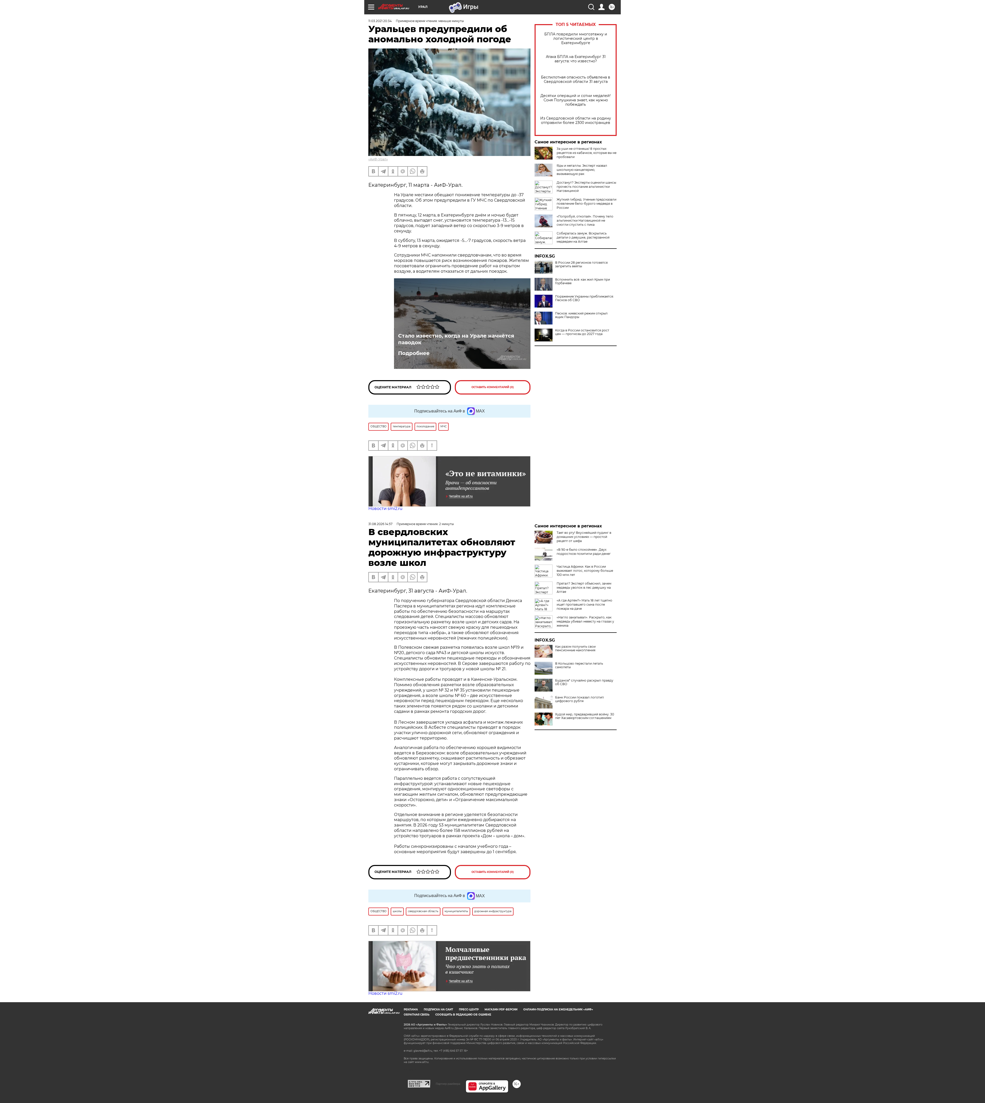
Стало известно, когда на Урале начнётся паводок (456, 339)
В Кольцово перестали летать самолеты (579, 665)
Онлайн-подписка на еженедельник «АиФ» (558, 1009)
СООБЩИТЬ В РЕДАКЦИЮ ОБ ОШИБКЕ (463, 1014)
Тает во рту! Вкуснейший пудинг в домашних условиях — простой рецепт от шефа (584, 537)
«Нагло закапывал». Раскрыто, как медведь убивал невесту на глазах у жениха (585, 621)
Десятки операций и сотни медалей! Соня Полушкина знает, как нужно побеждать (575, 100)
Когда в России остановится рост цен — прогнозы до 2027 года (582, 332)
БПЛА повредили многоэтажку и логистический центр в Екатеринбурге (575, 38)
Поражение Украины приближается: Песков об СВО (584, 298)
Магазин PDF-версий (501, 1009)
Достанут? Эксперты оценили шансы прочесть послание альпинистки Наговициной (586, 187)
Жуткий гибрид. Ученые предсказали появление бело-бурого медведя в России (586, 204)
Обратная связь (416, 1014)
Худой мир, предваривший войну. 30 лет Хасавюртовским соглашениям (584, 716)
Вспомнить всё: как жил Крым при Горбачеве (582, 281)
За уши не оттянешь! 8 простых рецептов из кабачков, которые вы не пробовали (586, 153)
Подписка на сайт (438, 1009)
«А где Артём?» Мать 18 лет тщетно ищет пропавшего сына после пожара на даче (584, 604)
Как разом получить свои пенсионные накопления (575, 648)
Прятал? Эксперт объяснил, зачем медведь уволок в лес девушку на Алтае (584, 588)
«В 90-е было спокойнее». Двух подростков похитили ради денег (584, 552)
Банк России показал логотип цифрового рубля (579, 699)
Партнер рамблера (448, 1083)
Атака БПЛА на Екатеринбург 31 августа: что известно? (576, 59)
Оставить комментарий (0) (492, 387)
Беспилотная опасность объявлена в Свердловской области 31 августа (575, 79)
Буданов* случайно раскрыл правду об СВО (584, 682)
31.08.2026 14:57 (380, 524)
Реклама (411, 1009)
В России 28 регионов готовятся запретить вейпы (581, 264)
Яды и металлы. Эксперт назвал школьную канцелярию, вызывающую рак (582, 170)
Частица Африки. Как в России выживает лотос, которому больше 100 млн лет (585, 571)
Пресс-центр (469, 1009)
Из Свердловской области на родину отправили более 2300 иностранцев (575, 120)
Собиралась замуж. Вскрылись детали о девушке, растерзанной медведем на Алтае (583, 237)
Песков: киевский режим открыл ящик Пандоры (581, 315)
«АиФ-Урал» (378, 159)
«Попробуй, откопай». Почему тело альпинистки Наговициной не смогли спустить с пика (585, 220)
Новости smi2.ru (385, 508)
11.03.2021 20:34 (380, 21)
